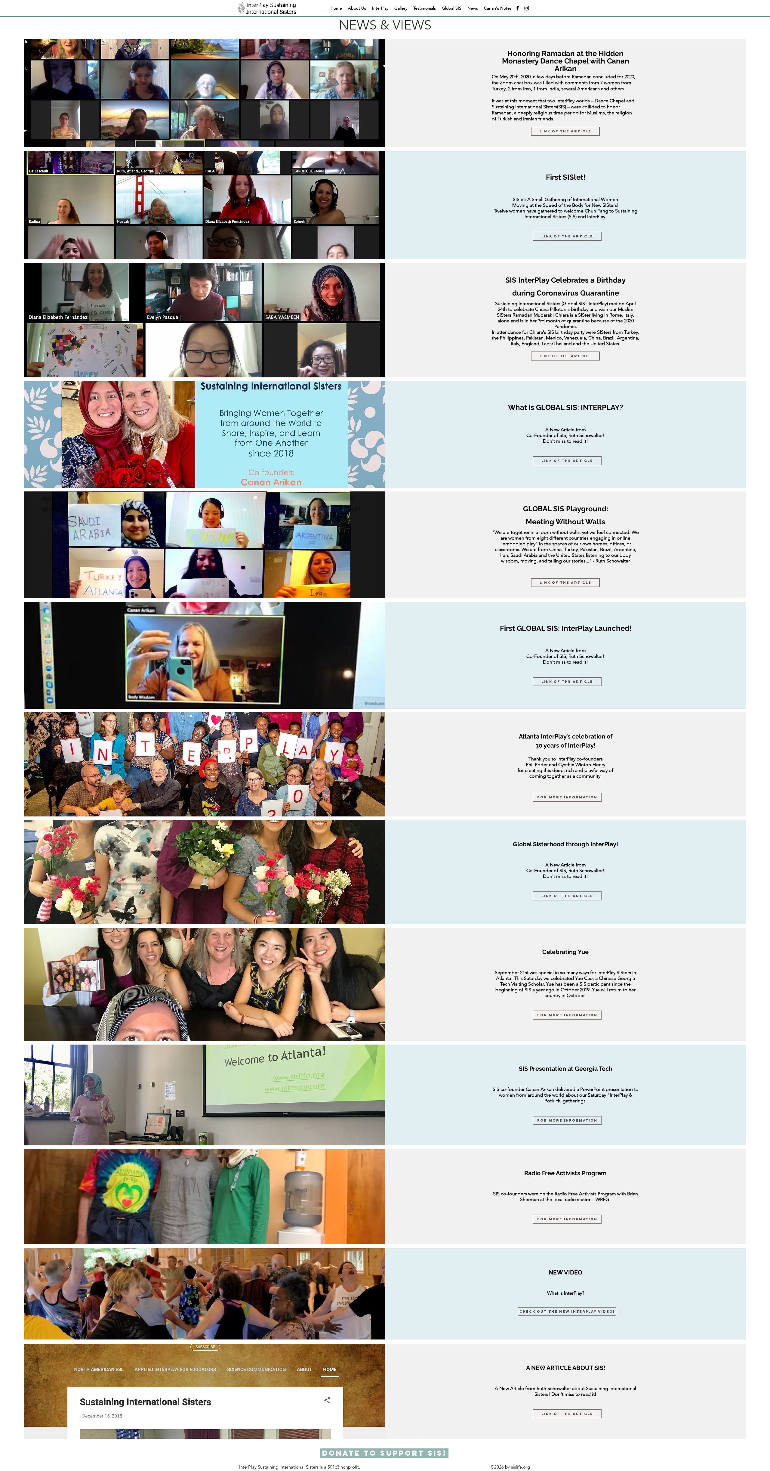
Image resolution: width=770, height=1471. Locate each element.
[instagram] (527, 8)
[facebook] (518, 8)
